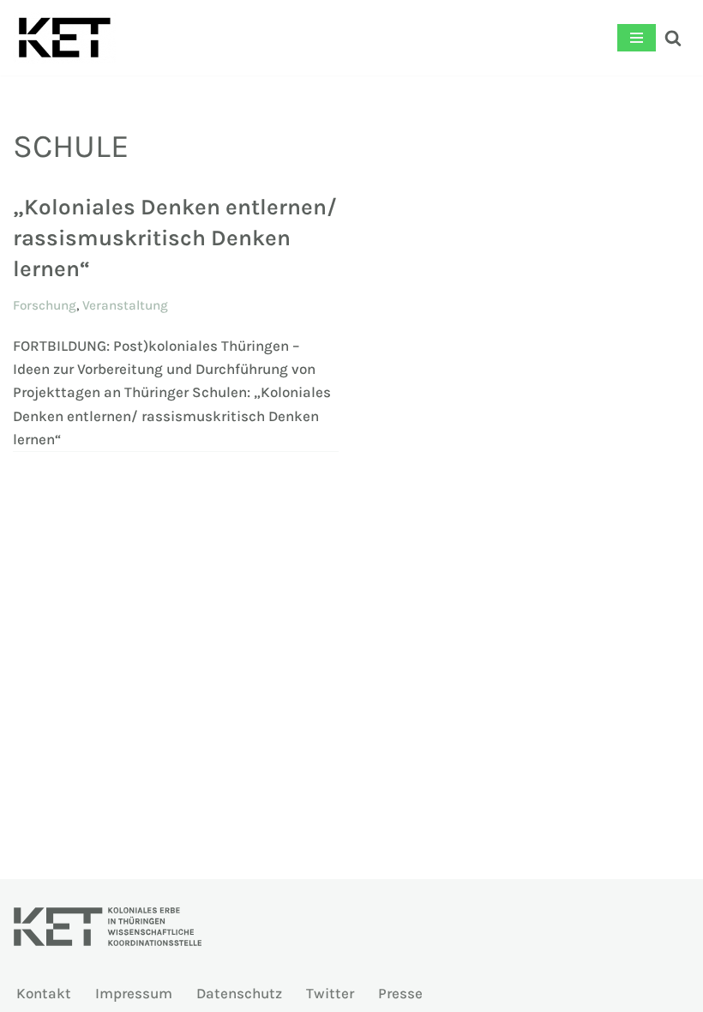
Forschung (44, 305)
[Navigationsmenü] (636, 37)
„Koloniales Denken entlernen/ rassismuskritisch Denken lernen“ (175, 238)
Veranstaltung (125, 305)
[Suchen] (673, 37)
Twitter (330, 993)
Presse (400, 993)
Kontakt (43, 993)
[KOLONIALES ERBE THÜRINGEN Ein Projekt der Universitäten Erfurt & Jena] (64, 37)
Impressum (133, 993)
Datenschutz (239, 993)
